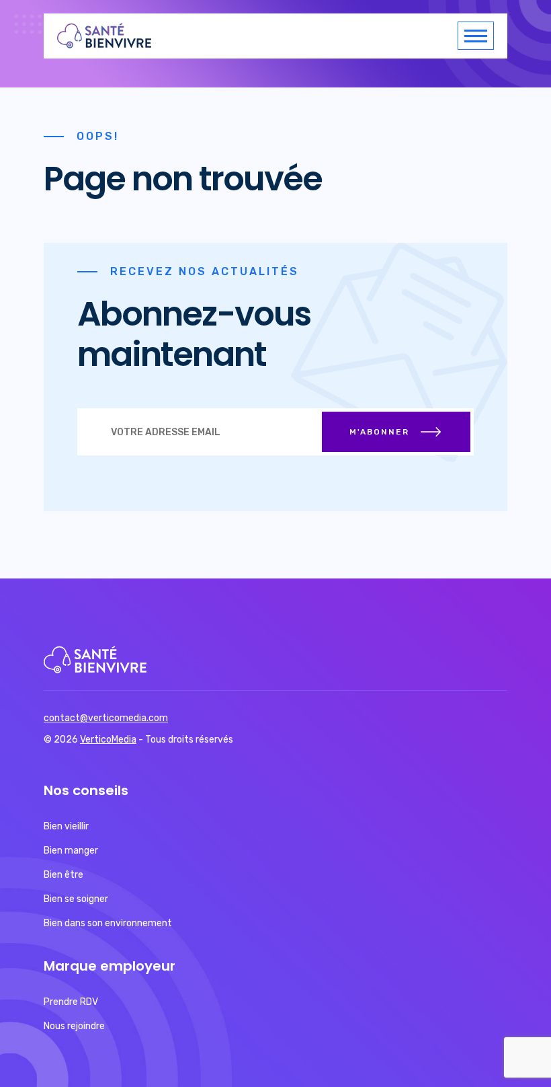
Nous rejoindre (74, 1026)
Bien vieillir (66, 826)
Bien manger (71, 850)
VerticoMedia (108, 739)
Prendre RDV (71, 1002)
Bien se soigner (76, 899)
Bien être (63, 874)
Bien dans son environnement (108, 923)
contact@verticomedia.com (106, 718)
